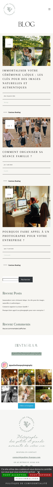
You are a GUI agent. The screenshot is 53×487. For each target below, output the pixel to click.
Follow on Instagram (26, 406)
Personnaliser (27, 478)
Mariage (6, 102)
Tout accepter (14, 474)
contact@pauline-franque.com (27, 457)
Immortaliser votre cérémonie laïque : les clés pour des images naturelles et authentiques (23, 79)
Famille (6, 171)
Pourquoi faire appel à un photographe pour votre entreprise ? (26, 236)
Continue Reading (14, 112)
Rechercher (25, 280)
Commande (7, 255)
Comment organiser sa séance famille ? (16, 307)
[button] (9, 377)
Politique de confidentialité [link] (26, 483)
